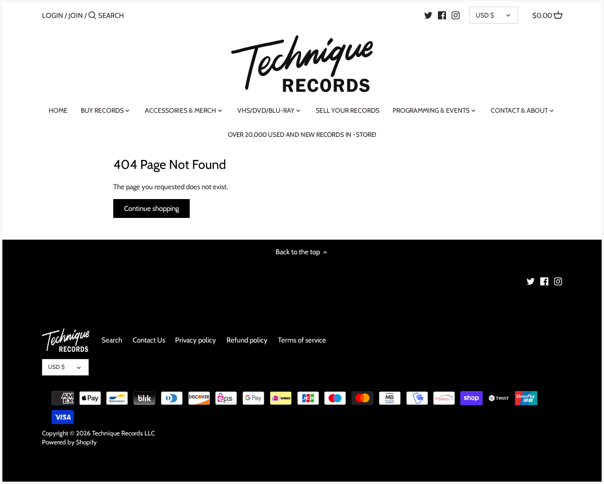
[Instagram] (456, 15)
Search (111, 340)
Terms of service (302, 340)
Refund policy (247, 340)
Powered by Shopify (69, 442)
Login (52, 15)
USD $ (485, 15)
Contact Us (149, 340)
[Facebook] (442, 15)
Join (75, 15)
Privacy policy (195, 340)
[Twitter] (428, 15)
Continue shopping (151, 208)
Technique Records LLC (123, 433)
